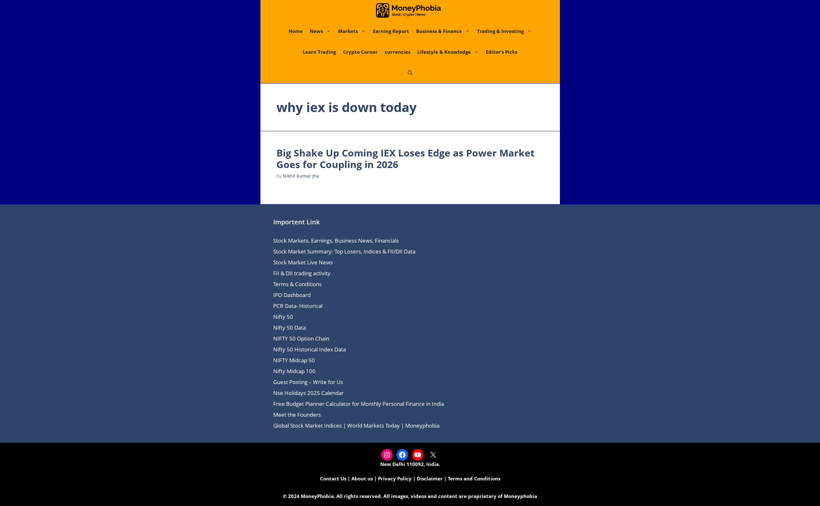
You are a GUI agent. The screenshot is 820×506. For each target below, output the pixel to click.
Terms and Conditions (474, 478)
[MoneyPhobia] (408, 10)
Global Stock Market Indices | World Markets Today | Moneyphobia (356, 425)
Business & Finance (439, 31)
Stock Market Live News (303, 262)
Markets (348, 31)
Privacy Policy (395, 478)
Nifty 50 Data (289, 327)
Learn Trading (319, 52)
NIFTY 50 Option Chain (301, 338)
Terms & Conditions (297, 284)
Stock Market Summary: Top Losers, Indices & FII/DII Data (344, 251)
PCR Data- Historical (298, 305)
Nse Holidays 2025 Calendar (308, 393)
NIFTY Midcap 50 (294, 360)
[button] (410, 72)
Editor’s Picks (501, 52)
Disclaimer (430, 478)
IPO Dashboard (292, 295)
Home (296, 31)
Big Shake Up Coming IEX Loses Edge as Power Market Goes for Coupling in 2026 (405, 158)
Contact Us (333, 478)
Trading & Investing (500, 31)
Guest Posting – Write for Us (308, 382)
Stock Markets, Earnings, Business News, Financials (336, 240)
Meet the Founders (297, 414)
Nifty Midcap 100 (294, 371)
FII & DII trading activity (302, 273)
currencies (397, 52)
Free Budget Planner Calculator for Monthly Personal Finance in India (358, 403)
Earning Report (391, 31)
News (316, 31)
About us (362, 478)
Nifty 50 (283, 316)
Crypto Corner (360, 52)
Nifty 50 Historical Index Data (309, 349)
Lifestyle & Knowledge (444, 52)
